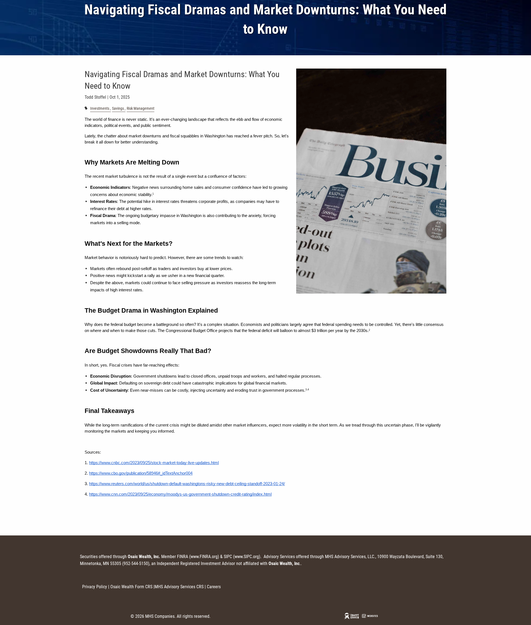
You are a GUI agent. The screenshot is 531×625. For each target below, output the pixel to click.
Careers (214, 586)
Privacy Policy (94, 586)
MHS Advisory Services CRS (179, 586)
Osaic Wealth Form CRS (131, 586)
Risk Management (140, 108)
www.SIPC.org (247, 556)
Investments (99, 108)
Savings (118, 108)
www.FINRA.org (204, 556)
